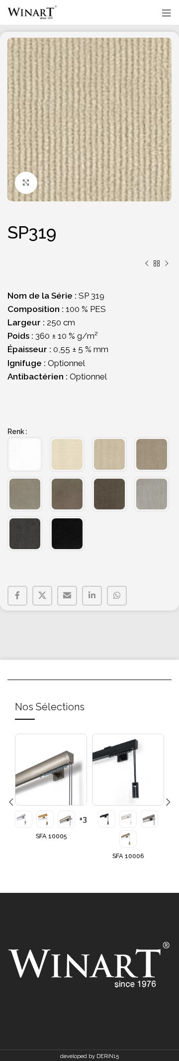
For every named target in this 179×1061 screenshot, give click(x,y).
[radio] (24, 454)
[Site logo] (32, 12)
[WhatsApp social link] (117, 596)
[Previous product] (147, 264)
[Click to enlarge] (26, 183)
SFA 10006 (128, 856)
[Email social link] (67, 596)
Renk (15, 432)
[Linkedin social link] (92, 596)
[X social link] (42, 596)
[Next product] (167, 264)
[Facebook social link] (17, 596)
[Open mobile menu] (167, 13)
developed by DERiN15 (89, 1056)
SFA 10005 (51, 836)
